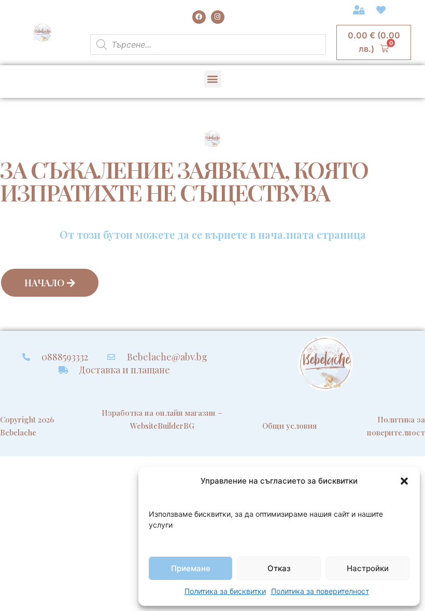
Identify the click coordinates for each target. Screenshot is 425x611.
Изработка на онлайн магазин (159, 413)
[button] (404, 481)
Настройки (368, 568)
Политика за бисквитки (225, 591)
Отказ (279, 568)
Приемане (190, 568)
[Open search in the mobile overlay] (208, 44)
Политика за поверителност (320, 591)
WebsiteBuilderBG (162, 425)
